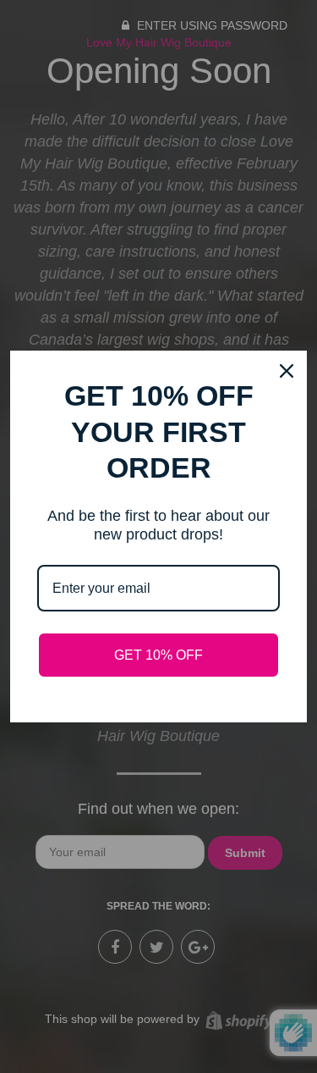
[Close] (286, 371)
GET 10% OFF (158, 655)
